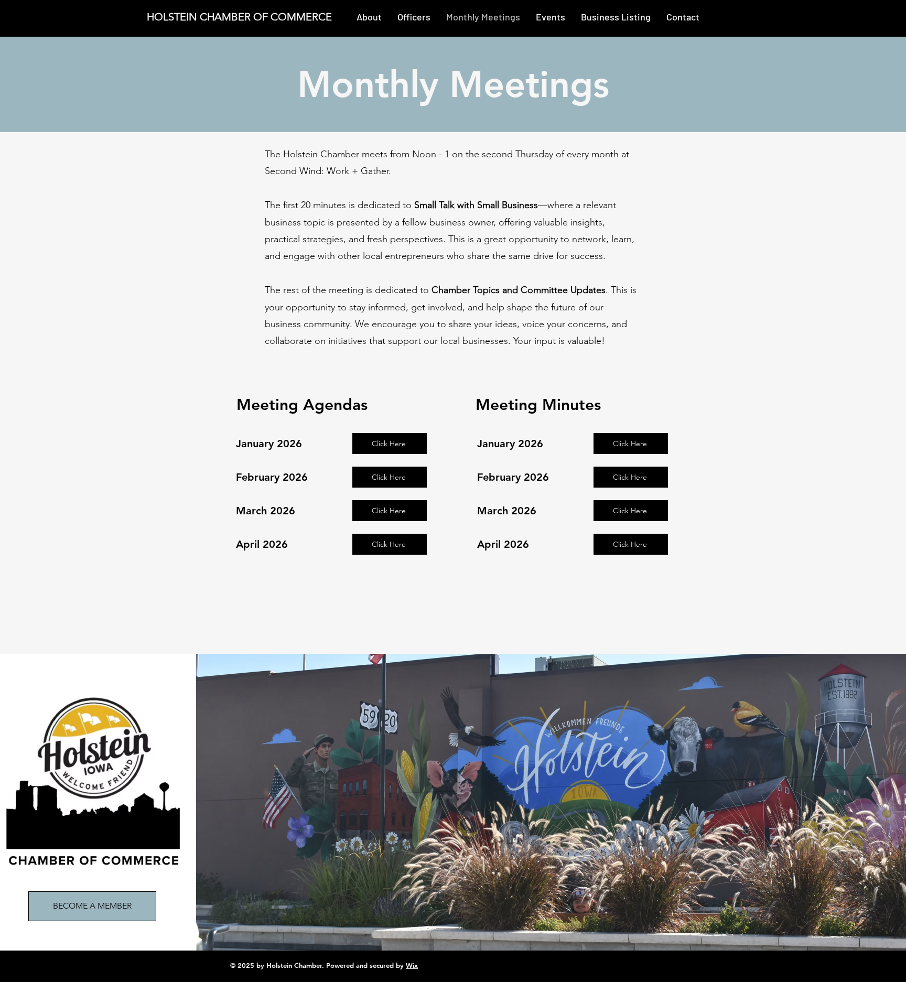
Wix (412, 965)
